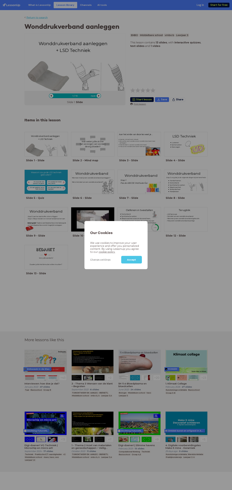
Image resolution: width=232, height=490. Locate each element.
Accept (131, 259)
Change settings (100, 259)
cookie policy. (107, 251)
